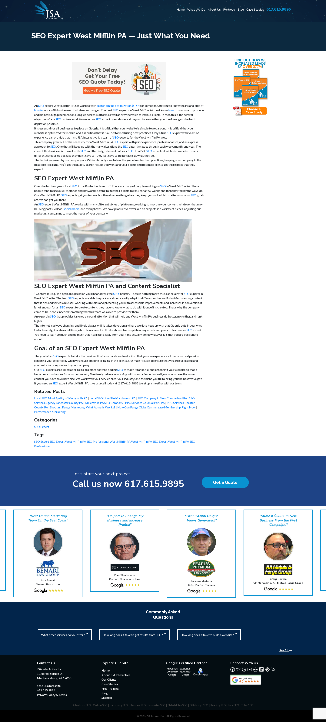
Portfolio (229, 10)
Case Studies (255, 10)
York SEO (233, 705)
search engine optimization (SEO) (118, 105)
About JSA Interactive (115, 675)
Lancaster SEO (156, 705)
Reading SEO (218, 705)
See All (284, 650)
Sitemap (106, 697)
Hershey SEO (138, 705)
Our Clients (108, 679)
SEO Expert (41, 426)
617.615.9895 (278, 9)
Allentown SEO (82, 705)
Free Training (110, 688)
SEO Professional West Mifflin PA (109, 441)
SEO (41, 105)
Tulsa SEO (247, 705)
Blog (241, 10)
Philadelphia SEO (178, 705)
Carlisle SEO (100, 705)
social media (71, 209)
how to (38, 110)
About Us (214, 10)
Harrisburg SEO (119, 705)
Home (181, 10)
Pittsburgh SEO (199, 705)
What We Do (196, 10)
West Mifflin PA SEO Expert (149, 441)
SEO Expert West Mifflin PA (68, 441)
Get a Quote (225, 482)
